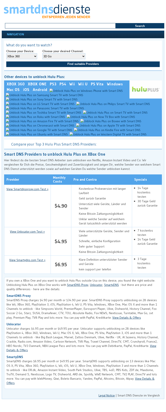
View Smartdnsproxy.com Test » (27, 189)
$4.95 (61, 241)
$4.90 (61, 206)
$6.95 (61, 264)
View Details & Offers (126, 318)
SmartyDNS (111, 285)
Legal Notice (107, 395)
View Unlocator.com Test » (27, 231)
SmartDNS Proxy (77, 285)
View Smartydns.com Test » (27, 260)
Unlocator (96, 285)
